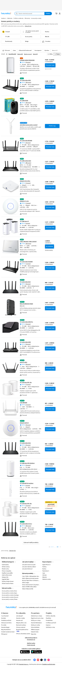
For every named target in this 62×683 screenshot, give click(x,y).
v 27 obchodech (49, 143)
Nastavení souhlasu (21, 625)
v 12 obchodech (49, 61)
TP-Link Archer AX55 (25, 342)
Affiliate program (35, 629)
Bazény (44, 569)
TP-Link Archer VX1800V (26, 262)
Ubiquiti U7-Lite (24, 201)
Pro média (3, 625)
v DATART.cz (48, 243)
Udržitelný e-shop (50, 627)
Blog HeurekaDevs (6, 629)
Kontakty (3, 618)
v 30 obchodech (49, 224)
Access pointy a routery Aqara (9, 593)
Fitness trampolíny (6, 571)
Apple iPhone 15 (46, 565)
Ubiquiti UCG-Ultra (25, 181)
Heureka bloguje (5, 627)
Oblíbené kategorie (8, 562)
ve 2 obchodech (49, 304)
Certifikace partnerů (51, 623)
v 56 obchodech (49, 526)
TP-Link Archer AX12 (25, 443)
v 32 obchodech (49, 183)
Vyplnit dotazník (31, 645)
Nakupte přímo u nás (21, 623)
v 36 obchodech (49, 204)
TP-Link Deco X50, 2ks (26, 382)
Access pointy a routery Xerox (9, 591)
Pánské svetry (5, 569)
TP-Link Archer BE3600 (26, 140)
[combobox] (30, 13)
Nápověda (33, 634)
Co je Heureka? (5, 616)
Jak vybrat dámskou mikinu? (29, 567)
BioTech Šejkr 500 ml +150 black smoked (31, 580)
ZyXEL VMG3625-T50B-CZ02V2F (28, 241)
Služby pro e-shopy (36, 620)
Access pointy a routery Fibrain (9, 599)
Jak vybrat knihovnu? (27, 569)
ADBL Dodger (25, 582)
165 (57, 547)
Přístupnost (4, 634)
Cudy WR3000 (23, 403)
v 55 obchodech (49, 163)
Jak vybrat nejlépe (28, 562)
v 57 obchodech (49, 345)
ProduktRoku (49, 620)
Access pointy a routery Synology (10, 595)
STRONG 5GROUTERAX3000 (27, 60)
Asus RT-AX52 (23, 362)
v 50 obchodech (49, 445)
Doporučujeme (47, 562)
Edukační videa (34, 632)
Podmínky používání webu (48, 664)
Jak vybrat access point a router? (29, 125)
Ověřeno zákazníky (50, 616)
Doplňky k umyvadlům (7, 573)
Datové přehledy (35, 627)
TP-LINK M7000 (24, 100)
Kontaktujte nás (31, 639)
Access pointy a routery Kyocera (10, 597)
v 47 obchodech (49, 264)
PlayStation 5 (45, 571)
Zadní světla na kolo (7, 575)
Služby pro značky (35, 625)
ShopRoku (48, 618)
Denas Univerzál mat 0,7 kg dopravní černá (31, 585)
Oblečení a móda (46, 579)
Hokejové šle (5, 577)
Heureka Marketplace (36, 623)
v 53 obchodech (49, 83)
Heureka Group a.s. (23, 664)
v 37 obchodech (49, 103)
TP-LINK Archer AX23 (25, 161)
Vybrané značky (6, 588)
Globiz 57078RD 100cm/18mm (29, 587)
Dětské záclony (6, 567)
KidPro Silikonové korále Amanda (30, 578)
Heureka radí (19, 620)
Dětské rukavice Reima (7, 583)
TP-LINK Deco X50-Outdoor (27, 463)
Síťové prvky (27, 18)
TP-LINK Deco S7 (24, 221)
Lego (43, 573)
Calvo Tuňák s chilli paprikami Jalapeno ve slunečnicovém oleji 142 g (31, 576)
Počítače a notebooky (18, 18)
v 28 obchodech (49, 365)
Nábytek (44, 577)
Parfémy (44, 567)
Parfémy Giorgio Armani (7, 581)
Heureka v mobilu (20, 618)
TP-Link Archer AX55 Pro (26, 322)
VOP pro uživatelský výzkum (23, 634)
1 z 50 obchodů (48, 508)
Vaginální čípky (5, 579)
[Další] (60, 547)
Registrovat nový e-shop (37, 618)
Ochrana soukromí (20, 627)
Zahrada (44, 575)
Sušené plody (5, 565)
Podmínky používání (6, 620)
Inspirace (48, 625)
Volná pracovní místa (6, 623)
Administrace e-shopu (36, 616)
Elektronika (9, 18)
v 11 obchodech (49, 405)
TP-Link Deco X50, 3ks (26, 503)
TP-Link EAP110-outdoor (26, 483)
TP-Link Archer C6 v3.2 (26, 524)
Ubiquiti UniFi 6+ (24, 423)
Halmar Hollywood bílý (27, 589)
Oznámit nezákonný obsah (7, 632)
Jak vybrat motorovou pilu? (29, 565)
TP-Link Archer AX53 (25, 80)
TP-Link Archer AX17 (25, 282)
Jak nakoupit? (19, 616)
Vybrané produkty (27, 573)
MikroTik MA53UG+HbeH (26, 304)
